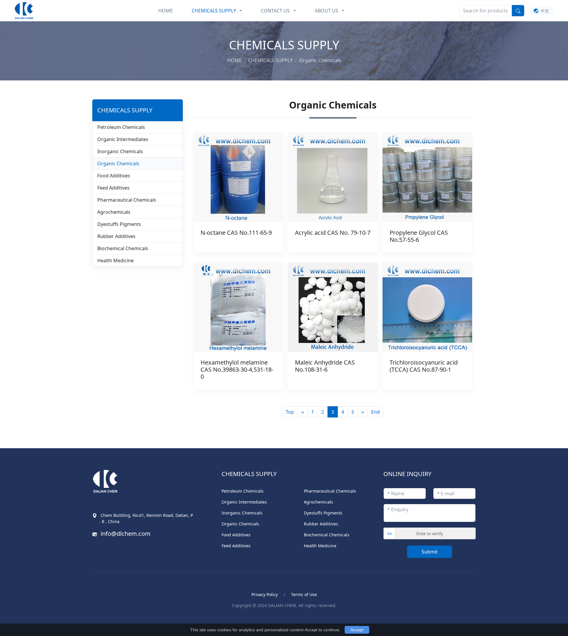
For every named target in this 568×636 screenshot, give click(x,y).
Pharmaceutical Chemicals (126, 200)
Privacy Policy (264, 594)
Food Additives (113, 175)
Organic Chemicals (118, 163)
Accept (357, 629)
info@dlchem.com (126, 534)
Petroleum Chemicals (121, 127)
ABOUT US (326, 10)
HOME (165, 10)
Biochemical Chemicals (122, 248)
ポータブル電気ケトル (178, 619)
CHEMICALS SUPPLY (214, 10)
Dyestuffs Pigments (119, 224)
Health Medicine (115, 260)
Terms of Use (304, 594)
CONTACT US (275, 10)
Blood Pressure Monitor (125, 619)
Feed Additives (113, 188)
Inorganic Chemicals (120, 151)
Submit (430, 551)
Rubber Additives (116, 236)
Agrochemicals (113, 212)
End (375, 412)
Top (290, 412)
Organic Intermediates (122, 139)
